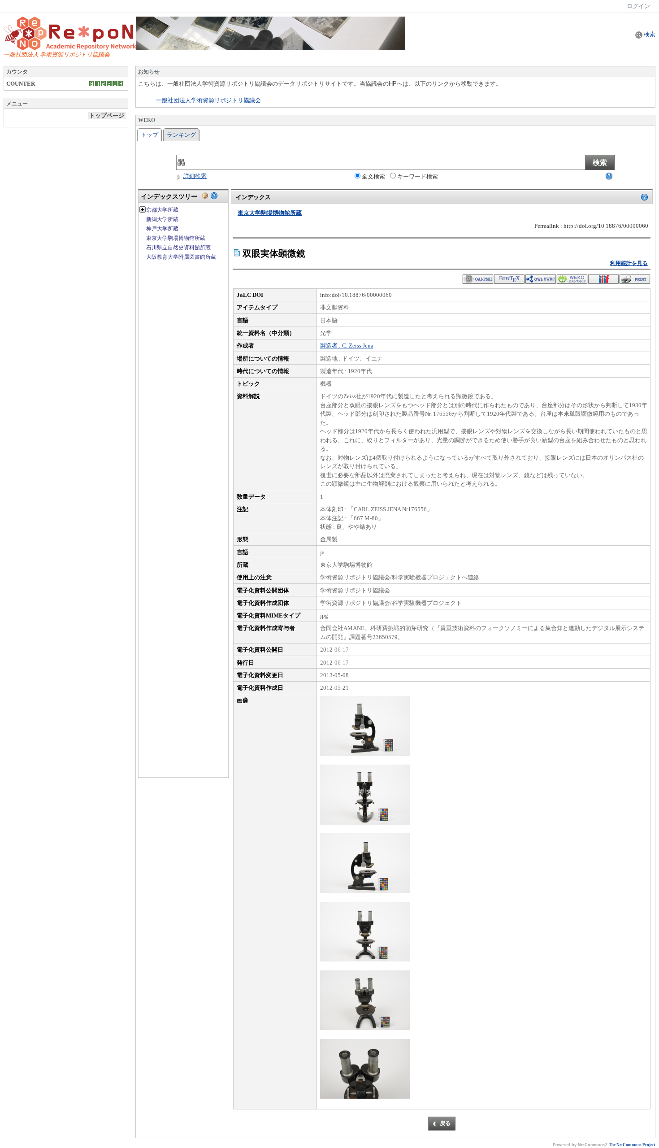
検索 (648, 34)
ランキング (181, 134)
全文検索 (373, 176)
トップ (149, 134)
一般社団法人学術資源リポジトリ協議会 (208, 100)
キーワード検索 (417, 176)
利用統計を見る (629, 263)
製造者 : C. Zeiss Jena (346, 345)
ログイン (638, 6)
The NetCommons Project (632, 1145)
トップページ (106, 115)
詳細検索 (195, 176)
